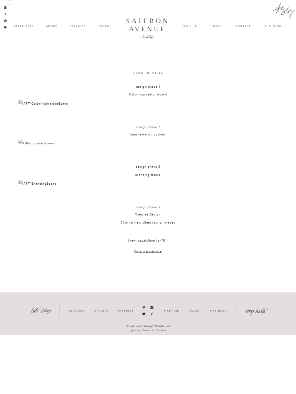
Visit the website (147, 251)
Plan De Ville (148, 73)
